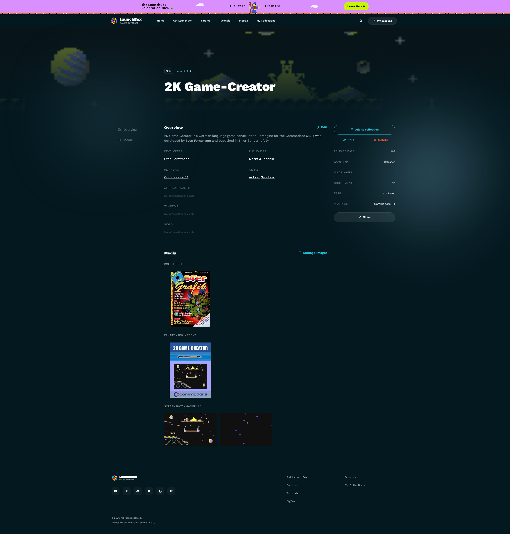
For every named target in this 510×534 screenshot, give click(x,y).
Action (254, 177)
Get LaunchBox (182, 20)
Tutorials (224, 20)
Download (351, 477)
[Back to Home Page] (126, 21)
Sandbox (268, 177)
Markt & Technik (261, 159)
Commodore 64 (176, 177)
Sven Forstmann (176, 159)
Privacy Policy (119, 522)
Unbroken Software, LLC (141, 522)
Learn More (356, 6)
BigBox (243, 20)
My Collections (266, 20)
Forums (205, 20)
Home (160, 20)
